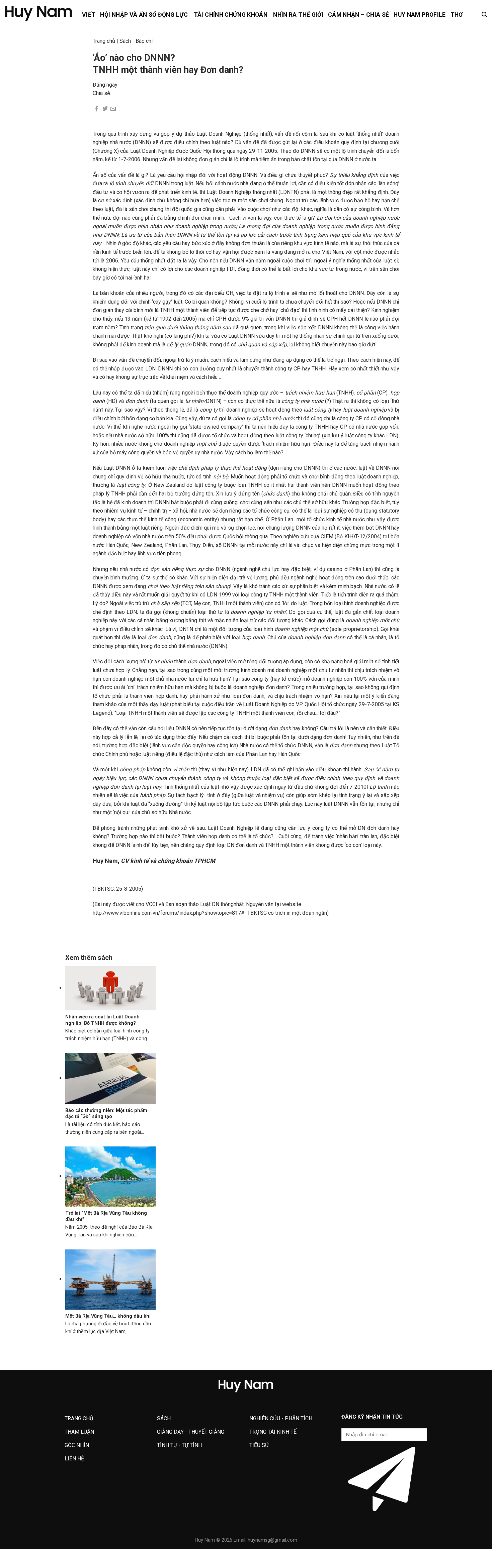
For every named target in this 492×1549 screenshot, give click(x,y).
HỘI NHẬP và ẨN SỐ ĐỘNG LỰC (144, 14)
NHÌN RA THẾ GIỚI (298, 14)
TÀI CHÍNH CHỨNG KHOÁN (230, 14)
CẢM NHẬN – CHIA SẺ (358, 14)
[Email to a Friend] (113, 109)
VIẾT (88, 14)
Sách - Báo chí (136, 41)
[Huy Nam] (38, 13)
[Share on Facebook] (96, 109)
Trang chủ (104, 41)
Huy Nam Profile (419, 14)
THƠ (456, 14)
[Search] (484, 14)
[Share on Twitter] (105, 109)
